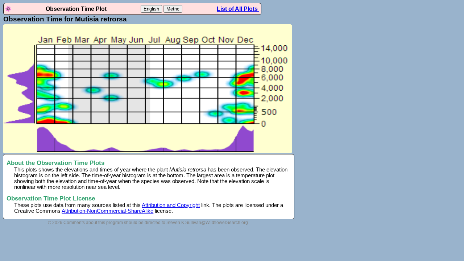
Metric (172, 9)
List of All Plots (238, 9)
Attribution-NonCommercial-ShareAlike (107, 211)
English (151, 9)
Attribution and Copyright (171, 205)
